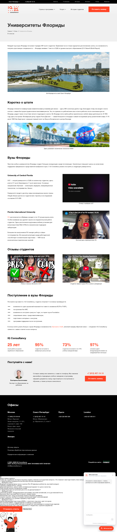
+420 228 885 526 (64, 416)
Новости (55, 1)
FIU (9, 217)
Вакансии (106, 1)
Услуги (62, 9)
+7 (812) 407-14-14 (95, 373)
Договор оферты (13, 447)
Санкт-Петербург (41, 412)
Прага (61, 412)
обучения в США (57, 327)
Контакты (87, 1)
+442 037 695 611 (89, 416)
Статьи (97, 1)
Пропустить (27, 509)
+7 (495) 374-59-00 (14, 416)
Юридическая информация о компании (21, 454)
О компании (66, 1)
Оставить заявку (99, 9)
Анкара (11, 436)
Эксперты (77, 1)
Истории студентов (77, 9)
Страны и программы (46, 9)
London (87, 412)
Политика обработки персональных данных (22, 450)
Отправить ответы (11, 509)
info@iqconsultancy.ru (15, 466)
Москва (11, 412)
